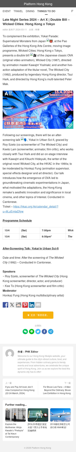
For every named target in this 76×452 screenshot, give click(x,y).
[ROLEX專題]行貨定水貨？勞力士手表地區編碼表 (37, 427)
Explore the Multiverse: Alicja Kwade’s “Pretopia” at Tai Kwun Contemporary (14, 430)
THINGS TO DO (46, 11)
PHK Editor (31, 351)
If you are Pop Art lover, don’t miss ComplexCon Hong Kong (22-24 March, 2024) (19, 390)
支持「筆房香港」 (38, 315)
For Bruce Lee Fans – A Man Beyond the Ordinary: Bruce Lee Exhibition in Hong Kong (57, 390)
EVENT (7, 11)
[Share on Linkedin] (31, 305)
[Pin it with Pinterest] (25, 305)
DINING (30, 11)
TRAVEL (18, 11)
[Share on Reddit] (18, 305)
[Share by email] (38, 305)
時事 (37, 29)
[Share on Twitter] (12, 305)
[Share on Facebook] (5, 305)
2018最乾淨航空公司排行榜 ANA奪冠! (60, 425)
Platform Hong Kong (38, 3)
